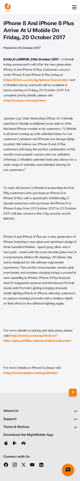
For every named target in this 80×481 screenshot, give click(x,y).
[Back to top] (73, 392)
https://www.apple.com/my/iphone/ (30, 373)
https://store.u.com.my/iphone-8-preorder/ (36, 80)
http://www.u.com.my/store (24, 100)
